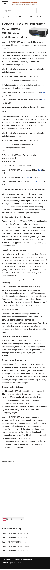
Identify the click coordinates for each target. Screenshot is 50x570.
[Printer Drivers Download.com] (24, 3)
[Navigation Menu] (5, 3)
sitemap (21, 562)
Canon (11, 17)
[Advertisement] (25, 487)
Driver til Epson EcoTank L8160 (15, 538)
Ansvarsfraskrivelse (23, 559)
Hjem (4, 17)
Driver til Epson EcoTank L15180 (15, 533)
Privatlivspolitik (8, 562)
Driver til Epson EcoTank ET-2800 (16, 551)
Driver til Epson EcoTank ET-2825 (16, 546)
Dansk (9, 519)
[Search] (34, 10)
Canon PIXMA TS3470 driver (14, 542)
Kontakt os (6, 559)
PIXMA (18, 17)
